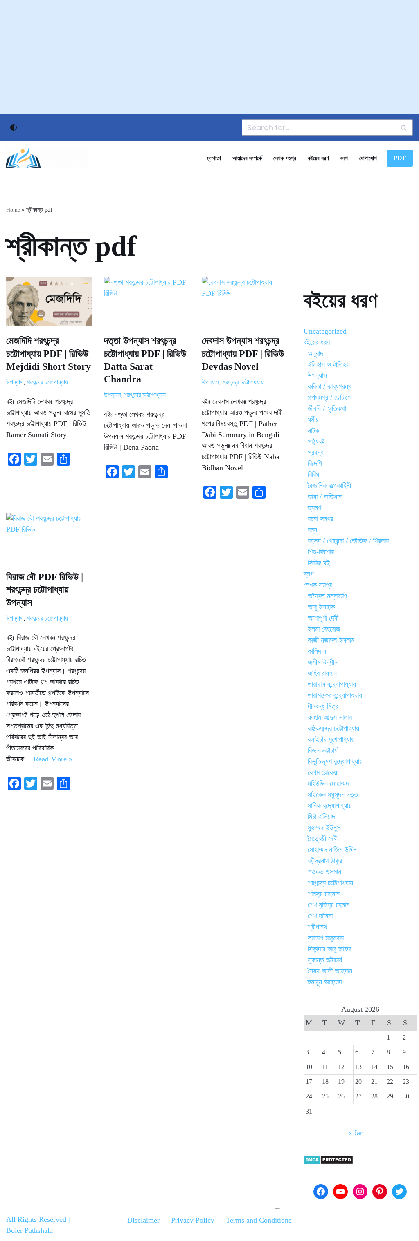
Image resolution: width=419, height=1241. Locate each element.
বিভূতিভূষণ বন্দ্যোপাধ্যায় (335, 761)
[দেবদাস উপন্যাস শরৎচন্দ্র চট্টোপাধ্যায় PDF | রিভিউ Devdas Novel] (244, 301)
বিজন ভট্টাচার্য (323, 750)
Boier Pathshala (29, 1230)
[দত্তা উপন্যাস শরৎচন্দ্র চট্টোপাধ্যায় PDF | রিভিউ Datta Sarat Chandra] (146, 301)
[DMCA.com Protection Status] (328, 1162)
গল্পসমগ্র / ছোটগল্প (329, 397)
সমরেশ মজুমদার (326, 938)
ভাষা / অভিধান (325, 497)
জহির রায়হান (322, 673)
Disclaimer (143, 1220)
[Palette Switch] (13, 127)
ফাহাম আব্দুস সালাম (330, 717)
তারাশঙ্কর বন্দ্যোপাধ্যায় (335, 695)
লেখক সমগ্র (284, 158)
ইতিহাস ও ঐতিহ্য (328, 364)
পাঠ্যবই (316, 441)
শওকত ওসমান (324, 872)
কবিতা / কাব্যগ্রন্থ (330, 386)
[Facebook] (320, 1191)
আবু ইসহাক (321, 607)
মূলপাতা (214, 158)
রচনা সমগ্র (320, 519)
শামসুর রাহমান (324, 894)
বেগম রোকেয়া (323, 772)
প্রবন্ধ (316, 453)
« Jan (356, 1133)
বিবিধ (313, 475)
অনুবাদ (315, 353)
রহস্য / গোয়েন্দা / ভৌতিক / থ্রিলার (348, 541)
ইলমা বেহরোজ (324, 629)
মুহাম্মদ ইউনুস (324, 828)
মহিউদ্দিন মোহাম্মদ (328, 783)
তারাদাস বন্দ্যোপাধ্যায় (332, 684)
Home (13, 210)
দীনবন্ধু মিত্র (323, 706)
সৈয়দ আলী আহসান (330, 971)
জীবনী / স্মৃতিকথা (327, 408)
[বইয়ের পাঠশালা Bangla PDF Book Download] (47, 158)
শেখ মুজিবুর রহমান (328, 905)
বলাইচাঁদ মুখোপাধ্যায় (331, 739)
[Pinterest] (379, 1191)
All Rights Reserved (36, 1219)
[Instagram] (360, 1191)
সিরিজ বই (319, 563)
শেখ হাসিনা (320, 916)
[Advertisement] (209, 57)
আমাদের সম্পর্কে (247, 158)
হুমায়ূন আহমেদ (325, 982)
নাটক (313, 430)
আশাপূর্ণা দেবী (323, 618)
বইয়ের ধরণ (318, 158)
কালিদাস (317, 651)
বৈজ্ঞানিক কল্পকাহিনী (329, 486)
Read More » (53, 759)
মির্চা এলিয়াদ (321, 816)
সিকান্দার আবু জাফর (329, 949)
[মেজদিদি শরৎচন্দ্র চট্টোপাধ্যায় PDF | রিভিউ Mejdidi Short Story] (49, 301)
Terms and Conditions (258, 1220)
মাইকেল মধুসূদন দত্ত (333, 794)
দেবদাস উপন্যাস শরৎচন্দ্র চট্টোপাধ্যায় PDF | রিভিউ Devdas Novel (243, 353)
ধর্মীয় (313, 419)
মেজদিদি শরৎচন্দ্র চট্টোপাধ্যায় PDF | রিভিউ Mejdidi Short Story (48, 353)
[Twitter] (399, 1191)
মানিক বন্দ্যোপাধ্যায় (329, 805)
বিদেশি (315, 464)
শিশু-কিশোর (321, 552)
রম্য (312, 530)
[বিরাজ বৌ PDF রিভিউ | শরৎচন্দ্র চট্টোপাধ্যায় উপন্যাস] (49, 537)
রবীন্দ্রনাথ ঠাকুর (325, 861)
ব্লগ (344, 158)
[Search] (403, 127)
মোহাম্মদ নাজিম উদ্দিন (332, 850)
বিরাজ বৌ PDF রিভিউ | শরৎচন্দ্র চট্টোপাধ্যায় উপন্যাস (44, 589)
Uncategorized (325, 331)
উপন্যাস (14, 382)
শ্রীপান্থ (317, 927)
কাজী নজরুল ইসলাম (331, 640)
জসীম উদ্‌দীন (323, 662)
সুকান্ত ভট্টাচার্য (325, 960)
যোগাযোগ (368, 158)
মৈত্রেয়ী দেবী (323, 839)
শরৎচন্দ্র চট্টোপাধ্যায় (47, 382)
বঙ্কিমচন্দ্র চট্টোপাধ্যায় (333, 728)
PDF (399, 157)
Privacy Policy (192, 1220)
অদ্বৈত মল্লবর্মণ (327, 596)
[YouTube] (340, 1191)
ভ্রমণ (314, 508)
